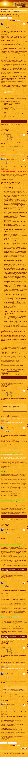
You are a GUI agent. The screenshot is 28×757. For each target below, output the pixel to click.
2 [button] (15, 20)
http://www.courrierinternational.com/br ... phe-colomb (15, 221)
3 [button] (17, 20)
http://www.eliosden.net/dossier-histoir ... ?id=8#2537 (12, 723)
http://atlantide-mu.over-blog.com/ (8, 603)
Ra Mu (9, 124)
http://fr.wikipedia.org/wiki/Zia (13, 370)
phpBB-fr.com (16, 754)
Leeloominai (6, 192)
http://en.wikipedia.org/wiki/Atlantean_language (10, 626)
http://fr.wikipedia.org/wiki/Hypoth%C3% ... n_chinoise (15, 225)
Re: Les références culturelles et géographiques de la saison (13, 142)
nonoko (7, 133)
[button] (19, 20)
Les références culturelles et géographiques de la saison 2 (9, 15)
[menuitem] (2, 9)
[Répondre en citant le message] (24, 24)
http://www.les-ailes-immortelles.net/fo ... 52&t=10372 (12, 729)
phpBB (11, 753)
